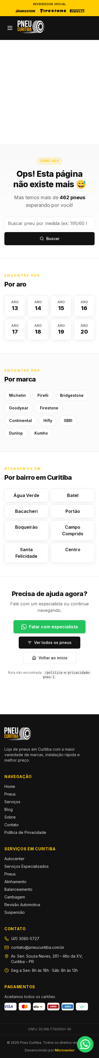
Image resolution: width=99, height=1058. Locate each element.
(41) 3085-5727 (25, 938)
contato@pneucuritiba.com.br (37, 947)
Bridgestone (72, 395)
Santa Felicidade (26, 553)
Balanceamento (18, 889)
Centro (72, 549)
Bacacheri (26, 511)
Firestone (49, 408)
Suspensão (14, 912)
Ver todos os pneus (53, 642)
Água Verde (26, 495)
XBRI (68, 420)
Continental (20, 420)
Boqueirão (26, 527)
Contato (11, 824)
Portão (72, 511)
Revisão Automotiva (22, 904)
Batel (72, 495)
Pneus (10, 794)
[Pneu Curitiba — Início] (31, 27)
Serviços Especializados (26, 866)
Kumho (41, 433)
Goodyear (18, 408)
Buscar (52, 238)
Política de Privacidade (25, 832)
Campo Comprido (72, 530)
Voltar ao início (52, 657)
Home (9, 786)
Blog (8, 809)
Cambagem (14, 897)
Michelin (17, 395)
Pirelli (42, 395)
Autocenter (14, 858)
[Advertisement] (49, 92)
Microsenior (65, 1050)
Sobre (10, 817)
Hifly (47, 420)
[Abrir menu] (9, 27)
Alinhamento (15, 881)
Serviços (12, 801)
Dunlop (16, 433)
